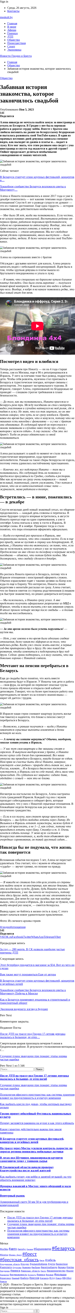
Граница (12, 33)
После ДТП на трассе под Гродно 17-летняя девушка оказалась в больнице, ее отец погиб (34, 1077)
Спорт (11, 46)
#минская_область (30, 1270)
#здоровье (17, 1267)
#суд (52, 1278)
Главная (12, 23)
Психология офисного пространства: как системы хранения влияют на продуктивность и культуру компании (37, 1096)
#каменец (26, 1267)
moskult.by (6, 17)
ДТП (10, 36)
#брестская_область (19, 1259)
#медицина (5, 1271)
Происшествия (16, 43)
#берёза (4, 1254)
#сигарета (44, 1278)
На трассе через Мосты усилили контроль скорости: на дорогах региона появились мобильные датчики (36, 1150)
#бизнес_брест (15, 1255)
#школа (3, 1281)
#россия (34, 1277)
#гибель (50, 1260)
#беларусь (63, 1248)
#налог (70, 1270)
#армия (30, 1249)
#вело (42, 1260)
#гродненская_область (10, 1264)
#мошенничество (56, 1270)
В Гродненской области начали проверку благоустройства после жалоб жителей (27, 1169)
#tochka (4, 1249)
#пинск (41, 1274)
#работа (24, 1278)
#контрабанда (49, 1267)
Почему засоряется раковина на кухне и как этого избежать (37, 1123)
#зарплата (6, 1267)
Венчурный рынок (12, 1195)
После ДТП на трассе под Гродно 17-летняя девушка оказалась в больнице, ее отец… (32, 1035)
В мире (11, 26)
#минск (15, 1270)
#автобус (22, 1249)
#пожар (50, 1274)
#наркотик (4, 1275)
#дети (51, 1263)
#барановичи (42, 1249)
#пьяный (15, 1278)
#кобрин (35, 1267)
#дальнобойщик (38, 1264)
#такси (59, 1278)
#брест (29, 1254)
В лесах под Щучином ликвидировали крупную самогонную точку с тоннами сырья (31, 1159)
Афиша (11, 30)
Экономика (14, 49)
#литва (70, 1267)
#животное (62, 1264)
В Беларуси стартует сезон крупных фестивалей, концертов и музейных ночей (32, 1140)
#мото (43, 1271)
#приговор (5, 1278)
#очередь (32, 1275)
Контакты (13, 11)
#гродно (5, 927)
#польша (60, 1274)
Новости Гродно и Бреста (16, 55)
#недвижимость (18, 1274)
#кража (62, 1267)
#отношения (17, 927)
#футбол (66, 1278)
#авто (13, 1249)
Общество (13, 39)
